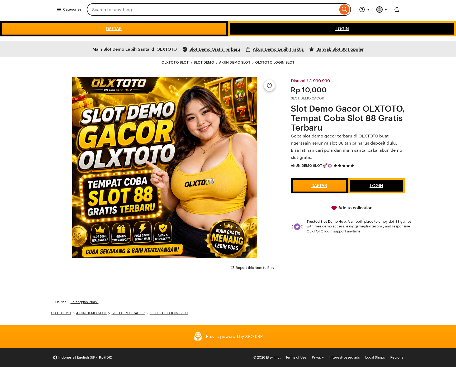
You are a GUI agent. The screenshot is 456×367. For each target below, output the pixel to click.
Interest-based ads (344, 357)
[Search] (344, 9)
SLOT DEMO (204, 62)
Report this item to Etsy (255, 268)
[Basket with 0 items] (397, 9)
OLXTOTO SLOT (175, 62)
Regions (396, 357)
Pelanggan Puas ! (84, 302)
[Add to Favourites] (269, 85)
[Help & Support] (364, 9)
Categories (72, 9)
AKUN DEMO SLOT (234, 62)
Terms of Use (296, 357)
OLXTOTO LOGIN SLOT (274, 62)
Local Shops (375, 357)
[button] (82, 358)
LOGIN (342, 28)
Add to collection (355, 207)
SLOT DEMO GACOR (128, 313)
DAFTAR (114, 28)
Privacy (318, 357)
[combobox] (212, 9)
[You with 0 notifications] (382, 9)
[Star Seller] (329, 165)
